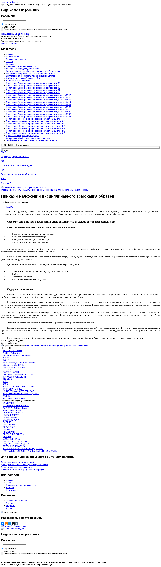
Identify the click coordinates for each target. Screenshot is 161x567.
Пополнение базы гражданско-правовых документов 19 (33, 88)
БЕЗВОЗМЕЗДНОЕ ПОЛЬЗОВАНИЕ (19, 362)
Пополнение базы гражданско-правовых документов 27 (33, 92)
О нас (8, 483)
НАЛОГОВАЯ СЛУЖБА (13, 413)
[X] (13, 523)
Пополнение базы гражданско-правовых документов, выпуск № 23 (38, 104)
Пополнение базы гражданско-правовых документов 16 (33, 85)
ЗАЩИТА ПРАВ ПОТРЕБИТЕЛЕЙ (18, 386)
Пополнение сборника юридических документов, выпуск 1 (34, 119)
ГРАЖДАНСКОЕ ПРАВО (14, 367)
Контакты (11, 490)
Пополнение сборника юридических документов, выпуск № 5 (35, 131)
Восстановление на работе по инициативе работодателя (33, 71)
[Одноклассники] (6, 523)
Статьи (9, 61)
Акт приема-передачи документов (22, 69)
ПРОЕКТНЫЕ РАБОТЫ (13, 434)
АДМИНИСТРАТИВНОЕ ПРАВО (17, 355)
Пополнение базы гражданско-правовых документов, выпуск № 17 (38, 100)
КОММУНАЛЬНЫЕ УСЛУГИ (16, 405)
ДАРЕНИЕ (7, 370)
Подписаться (10, 24)
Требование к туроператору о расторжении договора (31, 140)
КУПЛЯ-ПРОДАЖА (12, 410)
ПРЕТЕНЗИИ (9, 432)
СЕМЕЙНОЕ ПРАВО (12, 439)
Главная (9, 54)
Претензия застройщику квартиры (22, 135)
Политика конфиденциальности (21, 66)
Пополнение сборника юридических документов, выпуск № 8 (35, 133)
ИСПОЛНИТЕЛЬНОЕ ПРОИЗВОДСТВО (21, 393)
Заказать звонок (9, 43)
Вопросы (10, 64)
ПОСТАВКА (8, 429)
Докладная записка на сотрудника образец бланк (24, 464)
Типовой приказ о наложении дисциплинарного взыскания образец (57, 345)
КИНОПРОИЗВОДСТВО (14, 398)
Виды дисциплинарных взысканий (17, 462)
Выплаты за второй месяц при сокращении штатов (30, 73)
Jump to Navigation (9, 2)
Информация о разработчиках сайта (23, 78)
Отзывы (10, 508)
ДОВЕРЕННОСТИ (11, 372)
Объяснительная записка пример (16, 467)
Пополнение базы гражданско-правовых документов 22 (33, 90)
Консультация (12, 57)
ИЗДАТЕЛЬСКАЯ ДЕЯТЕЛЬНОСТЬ (19, 391)
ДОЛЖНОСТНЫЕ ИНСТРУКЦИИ (18, 374)
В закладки (18, 529)
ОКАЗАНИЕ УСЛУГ (11, 420)
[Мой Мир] (9, 523)
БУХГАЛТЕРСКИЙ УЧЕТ (14, 365)
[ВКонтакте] (2, 523)
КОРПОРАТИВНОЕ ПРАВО (15, 408)
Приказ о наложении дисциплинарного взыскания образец (60, 190)
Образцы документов (16, 59)
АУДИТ (6, 360)
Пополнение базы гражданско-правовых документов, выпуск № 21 (38, 102)
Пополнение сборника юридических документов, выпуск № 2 (35, 124)
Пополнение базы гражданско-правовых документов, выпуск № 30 (38, 114)
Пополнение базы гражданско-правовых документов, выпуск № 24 (38, 107)
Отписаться (9, 27)
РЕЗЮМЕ (7, 436)
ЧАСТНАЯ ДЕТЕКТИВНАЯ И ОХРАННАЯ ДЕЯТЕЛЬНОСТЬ (30, 451)
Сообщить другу (18, 526)
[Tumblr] (16, 523)
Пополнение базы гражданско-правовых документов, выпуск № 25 (38, 109)
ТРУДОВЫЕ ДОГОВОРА (14, 446)
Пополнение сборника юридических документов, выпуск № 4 (35, 128)
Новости (10, 487)
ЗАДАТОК (7, 379)
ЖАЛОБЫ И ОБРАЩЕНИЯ (15, 377)
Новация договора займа (18, 80)
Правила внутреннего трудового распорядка (22, 469)
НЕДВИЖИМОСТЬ (11, 415)
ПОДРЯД (7, 422)
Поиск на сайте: (8, 145)
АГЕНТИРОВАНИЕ (11, 353)
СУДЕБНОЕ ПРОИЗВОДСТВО (16, 444)
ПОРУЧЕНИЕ (9, 427)
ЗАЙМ (5, 381)
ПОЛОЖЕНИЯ (9, 424)
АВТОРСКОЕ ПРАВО (12, 350)
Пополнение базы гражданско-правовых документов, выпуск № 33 (38, 116)
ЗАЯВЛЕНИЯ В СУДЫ (13, 389)
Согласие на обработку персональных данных (28, 138)
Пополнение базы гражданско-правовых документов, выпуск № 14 (38, 95)
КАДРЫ (27, 190)
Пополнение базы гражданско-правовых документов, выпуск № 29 (38, 112)
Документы (15, 190)
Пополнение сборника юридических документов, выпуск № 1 (35, 121)
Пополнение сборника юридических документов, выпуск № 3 (35, 126)
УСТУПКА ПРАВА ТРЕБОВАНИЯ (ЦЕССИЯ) (23, 448)
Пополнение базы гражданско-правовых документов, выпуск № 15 (38, 97)
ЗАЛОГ (6, 384)
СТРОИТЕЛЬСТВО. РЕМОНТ (16, 441)
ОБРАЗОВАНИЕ (10, 417)
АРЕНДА (7, 358)
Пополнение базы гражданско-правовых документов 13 (33, 83)
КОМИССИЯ (8, 403)
